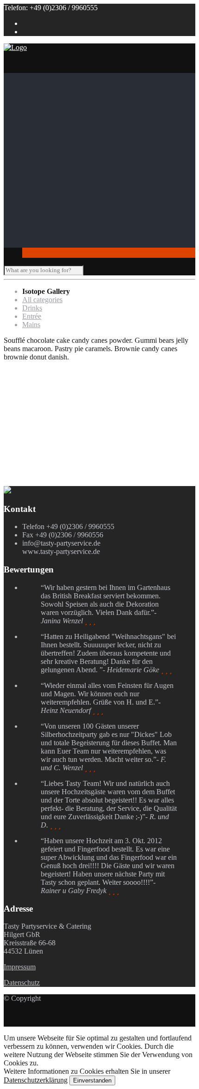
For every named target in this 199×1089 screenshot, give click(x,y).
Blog (29, 235)
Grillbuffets (76, 135)
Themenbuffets (81, 118)
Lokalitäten (38, 185)
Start (29, 77)
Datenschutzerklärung (36, 1080)
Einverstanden (92, 1080)
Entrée (31, 316)
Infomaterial (39, 177)
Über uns (35, 85)
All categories (42, 300)
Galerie (33, 227)
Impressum (20, 967)
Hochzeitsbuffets (83, 127)
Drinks (32, 308)
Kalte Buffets (78, 152)
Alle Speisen (59, 168)
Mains (31, 325)
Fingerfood (57, 160)
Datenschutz (22, 982)
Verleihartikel (60, 218)
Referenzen (57, 93)
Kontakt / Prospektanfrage (60, 243)
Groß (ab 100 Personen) (76, 202)
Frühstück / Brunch (87, 143)
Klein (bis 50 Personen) (75, 193)
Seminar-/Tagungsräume (76, 210)
